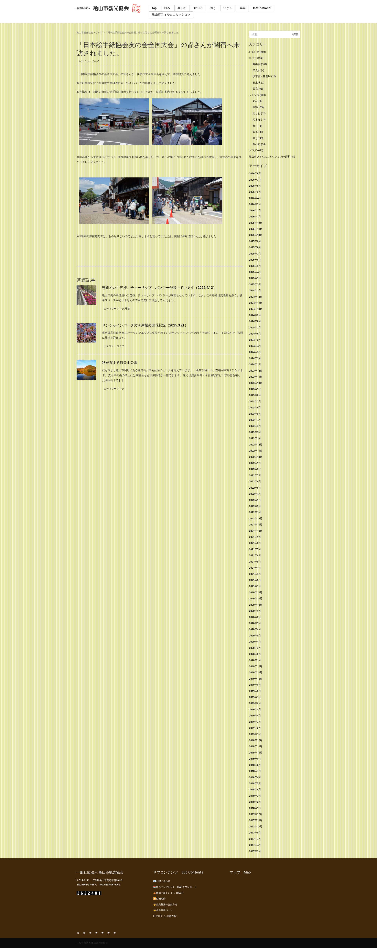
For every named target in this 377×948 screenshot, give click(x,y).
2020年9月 (255, 610)
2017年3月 (255, 851)
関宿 (255, 88)
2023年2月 (255, 432)
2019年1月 (255, 734)
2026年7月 (255, 179)
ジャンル (254, 95)
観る (167, 8)
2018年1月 (255, 808)
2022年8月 (255, 469)
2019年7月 (255, 697)
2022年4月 (255, 493)
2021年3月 (255, 574)
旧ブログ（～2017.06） (165, 916)
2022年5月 (255, 487)
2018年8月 (255, 764)
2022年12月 (255, 444)
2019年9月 (255, 684)
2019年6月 (255, 703)
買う (213, 8)
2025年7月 (255, 253)
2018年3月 (255, 795)
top (154, 8)
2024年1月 (255, 364)
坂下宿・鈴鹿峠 (262, 76)
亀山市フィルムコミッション (171, 14)
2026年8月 (255, 173)
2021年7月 (255, 549)
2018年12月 (255, 740)
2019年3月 (255, 721)
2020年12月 (255, 592)
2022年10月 (255, 456)
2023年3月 (255, 425)
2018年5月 (255, 783)
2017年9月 (255, 832)
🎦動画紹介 (159, 898)
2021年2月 (255, 580)
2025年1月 (255, 290)
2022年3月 (255, 500)
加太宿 (256, 70)
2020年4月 (255, 641)
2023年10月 (255, 383)
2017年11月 (255, 820)
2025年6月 (255, 259)
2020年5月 (255, 635)
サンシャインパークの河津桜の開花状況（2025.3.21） (145, 325)
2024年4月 (255, 345)
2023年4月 (255, 419)
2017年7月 (255, 838)
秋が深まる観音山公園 (119, 363)
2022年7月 (255, 475)
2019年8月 (255, 691)
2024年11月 (255, 302)
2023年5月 (255, 413)
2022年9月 (255, 463)
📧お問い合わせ (161, 881)
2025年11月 (255, 228)
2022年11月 (255, 450)
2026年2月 (255, 210)
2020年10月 (255, 604)
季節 (243, 8)
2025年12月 (255, 222)
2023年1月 (255, 438)
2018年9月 (255, 758)
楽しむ (182, 8)
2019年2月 (255, 727)
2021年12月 (255, 518)
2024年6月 (255, 333)
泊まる (227, 8)
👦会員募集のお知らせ (165, 904)
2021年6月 (255, 555)
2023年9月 (255, 389)
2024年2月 (255, 358)
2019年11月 (255, 672)
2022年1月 (255, 512)
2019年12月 (255, 666)
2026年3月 (255, 204)
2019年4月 (255, 715)
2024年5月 (255, 339)
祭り (255, 125)
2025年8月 (255, 247)
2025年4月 (255, 272)
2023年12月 (255, 370)
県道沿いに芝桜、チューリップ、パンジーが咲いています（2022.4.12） (159, 287)
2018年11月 (255, 746)
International (262, 8)
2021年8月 (255, 543)
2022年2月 (255, 506)
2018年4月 (255, 789)
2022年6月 (255, 481)
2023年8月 (255, 395)
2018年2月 (255, 801)
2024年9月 (255, 315)
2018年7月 (255, 771)
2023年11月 (255, 376)
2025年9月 (255, 241)
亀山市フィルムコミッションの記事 (269, 156)
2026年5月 (255, 191)
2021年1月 (255, 586)
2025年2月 (255, 284)
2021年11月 (255, 524)
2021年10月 (255, 530)
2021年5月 (255, 561)
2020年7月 (255, 623)
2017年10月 (255, 826)
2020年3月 (255, 647)
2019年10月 (255, 678)
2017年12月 (255, 814)
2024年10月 (255, 308)
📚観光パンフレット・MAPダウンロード (175, 887)
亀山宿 (256, 64)
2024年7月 (255, 327)
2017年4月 (255, 844)
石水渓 (256, 82)
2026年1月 (255, 216)
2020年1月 (255, 660)
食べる (198, 8)
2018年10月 (255, 752)
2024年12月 (255, 296)
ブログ (99, 32)
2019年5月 (255, 709)
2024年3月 (255, 352)
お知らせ (254, 51)
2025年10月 (255, 235)
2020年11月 (255, 598)
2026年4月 (255, 198)
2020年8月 (255, 617)
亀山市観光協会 (85, 32)
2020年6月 (255, 629)
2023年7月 (255, 401)
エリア (253, 57)
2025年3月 (255, 278)
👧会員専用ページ (163, 910)
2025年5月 (255, 265)
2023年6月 (255, 407)
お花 (255, 101)
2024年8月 (255, 321)
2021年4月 (255, 567)
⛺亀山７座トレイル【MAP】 (169, 893)
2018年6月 (255, 777)
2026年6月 (255, 185)
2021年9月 (255, 536)
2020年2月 (255, 654)
